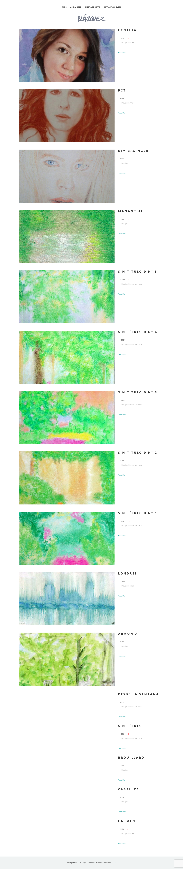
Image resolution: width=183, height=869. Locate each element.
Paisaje (131, 586)
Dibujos (124, 42)
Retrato (131, 42)
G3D (115, 863)
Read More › (122, 52)
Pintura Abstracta (135, 284)
